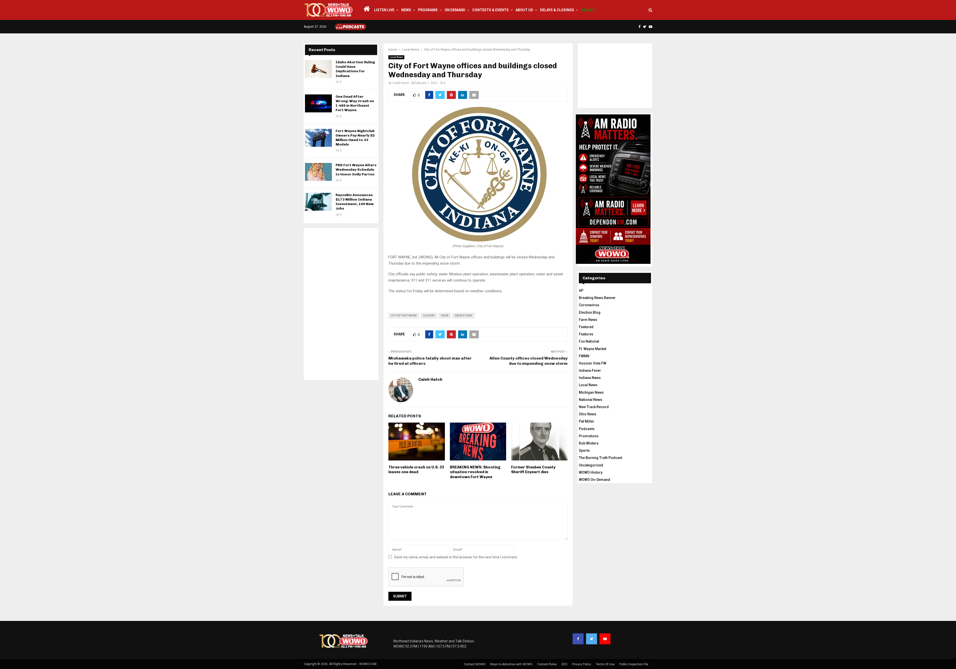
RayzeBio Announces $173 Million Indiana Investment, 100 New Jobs (355, 202)
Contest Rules (547, 664)
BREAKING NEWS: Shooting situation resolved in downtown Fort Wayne (475, 472)
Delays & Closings (557, 10)
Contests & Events (490, 10)
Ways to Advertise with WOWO (511, 664)
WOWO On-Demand (594, 480)
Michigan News (591, 392)
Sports (584, 450)
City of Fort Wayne (404, 315)
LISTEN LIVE (384, 10)
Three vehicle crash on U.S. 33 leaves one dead (416, 469)
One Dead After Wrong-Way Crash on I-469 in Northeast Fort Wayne (355, 103)
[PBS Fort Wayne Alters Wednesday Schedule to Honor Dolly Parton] (318, 172)
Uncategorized (591, 465)
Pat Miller (586, 421)
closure (429, 315)
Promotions (588, 436)
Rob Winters (588, 443)
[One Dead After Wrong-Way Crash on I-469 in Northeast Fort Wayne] (318, 103)
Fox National (589, 341)
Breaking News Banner (597, 298)
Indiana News (590, 378)
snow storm (463, 315)
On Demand (455, 10)
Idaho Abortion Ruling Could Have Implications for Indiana (355, 69)
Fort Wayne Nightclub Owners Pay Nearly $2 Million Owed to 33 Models (355, 138)
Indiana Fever (590, 370)
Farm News (588, 320)
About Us (524, 10)
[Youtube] (604, 638)
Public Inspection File (633, 664)
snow (444, 315)
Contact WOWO (474, 664)
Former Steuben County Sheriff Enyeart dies (533, 469)
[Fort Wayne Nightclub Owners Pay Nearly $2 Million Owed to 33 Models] (318, 138)
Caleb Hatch (400, 83)
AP (581, 291)
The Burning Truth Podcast (600, 458)
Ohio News (587, 414)
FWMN (584, 356)
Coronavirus (589, 305)
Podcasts (587, 429)
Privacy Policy (581, 664)
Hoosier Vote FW (592, 363)
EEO (564, 664)
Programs (428, 10)
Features (586, 334)
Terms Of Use (605, 664)
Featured (586, 327)
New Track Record (594, 407)
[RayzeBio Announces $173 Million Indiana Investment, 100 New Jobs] (318, 202)
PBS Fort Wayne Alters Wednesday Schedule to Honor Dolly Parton (356, 169)
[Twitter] (591, 638)
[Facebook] (578, 638)
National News (590, 400)
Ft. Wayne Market (592, 349)
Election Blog (589, 312)
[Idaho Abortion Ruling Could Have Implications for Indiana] (318, 69)
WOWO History (590, 472)
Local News (396, 57)
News (406, 10)
